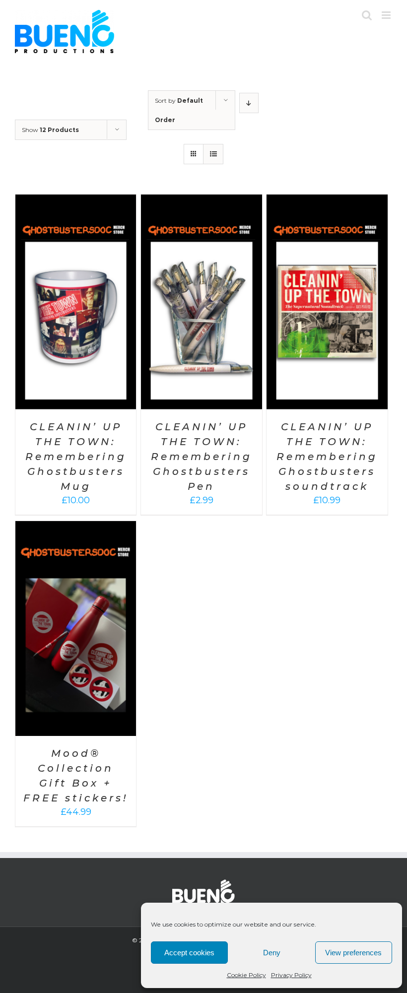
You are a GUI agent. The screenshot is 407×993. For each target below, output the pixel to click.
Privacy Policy (291, 975)
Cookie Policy (246, 975)
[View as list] (213, 154)
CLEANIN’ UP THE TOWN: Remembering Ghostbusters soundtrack (327, 456)
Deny (271, 952)
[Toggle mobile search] (367, 15)
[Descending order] (249, 103)
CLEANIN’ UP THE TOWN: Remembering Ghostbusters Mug (76, 456)
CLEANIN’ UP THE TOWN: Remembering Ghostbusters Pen (201, 456)
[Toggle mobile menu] (387, 15)
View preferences (353, 952)
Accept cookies (189, 952)
